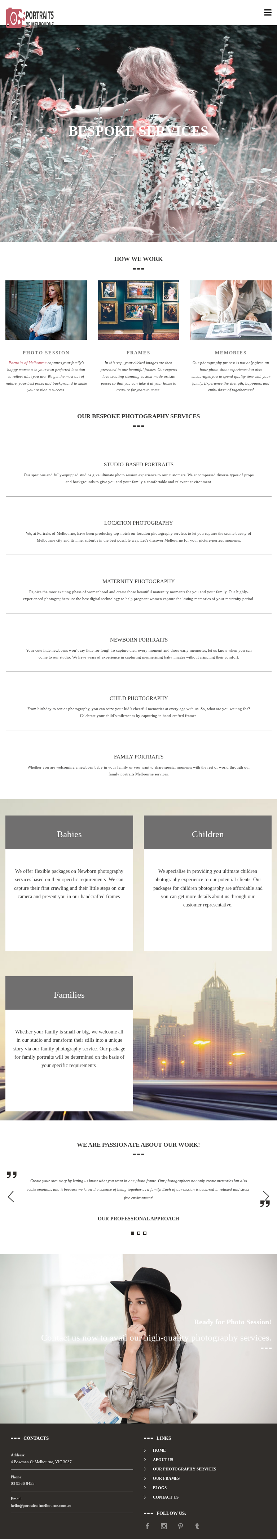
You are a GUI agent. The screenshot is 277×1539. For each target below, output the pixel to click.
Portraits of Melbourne (28, 362)
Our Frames (166, 1478)
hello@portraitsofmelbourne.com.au (41, 1505)
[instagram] (164, 1526)
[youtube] (147, 1526)
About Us (163, 1459)
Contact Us (166, 1497)
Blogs (160, 1488)
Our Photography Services (184, 1469)
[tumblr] (197, 1526)
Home (159, 1450)
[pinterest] (180, 1526)
